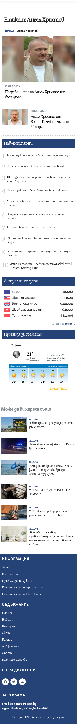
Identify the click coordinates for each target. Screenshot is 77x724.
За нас (6, 567)
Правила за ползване (17, 581)
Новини (7, 619)
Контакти (10, 574)
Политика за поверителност (23, 587)
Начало (9, 31)
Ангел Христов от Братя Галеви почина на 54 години (50, 122)
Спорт (7, 653)
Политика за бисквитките (22, 594)
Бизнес (7, 639)
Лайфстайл (10, 646)
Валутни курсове (14, 659)
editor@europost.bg (23, 704)
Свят (6, 633)
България (33, 420)
